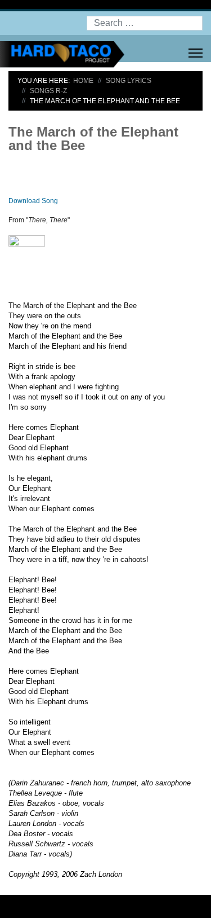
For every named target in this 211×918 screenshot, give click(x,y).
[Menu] (195, 53)
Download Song (33, 201)
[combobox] (145, 23)
